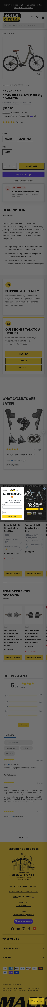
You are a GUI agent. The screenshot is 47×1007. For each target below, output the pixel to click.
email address (5, 510)
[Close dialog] (44, 489)
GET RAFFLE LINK (12, 516)
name (3, 504)
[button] (12, 490)
